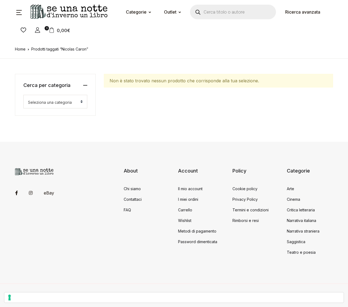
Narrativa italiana (301, 220)
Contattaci (133, 199)
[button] (19, 12)
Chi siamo (132, 188)
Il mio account (190, 188)
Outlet (170, 12)
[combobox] (55, 101)
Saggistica (296, 241)
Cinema (293, 199)
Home (20, 49)
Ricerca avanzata (302, 12)
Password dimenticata (197, 241)
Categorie (136, 12)
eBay (49, 193)
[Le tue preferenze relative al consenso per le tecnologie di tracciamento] (174, 297)
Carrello (185, 210)
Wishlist (184, 220)
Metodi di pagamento (197, 231)
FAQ (127, 210)
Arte (290, 188)
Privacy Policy (245, 199)
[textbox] (53, 102)
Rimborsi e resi (245, 220)
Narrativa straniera (303, 231)
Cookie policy (244, 188)
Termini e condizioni (250, 210)
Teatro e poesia (301, 252)
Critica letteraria (301, 210)
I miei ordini (188, 199)
